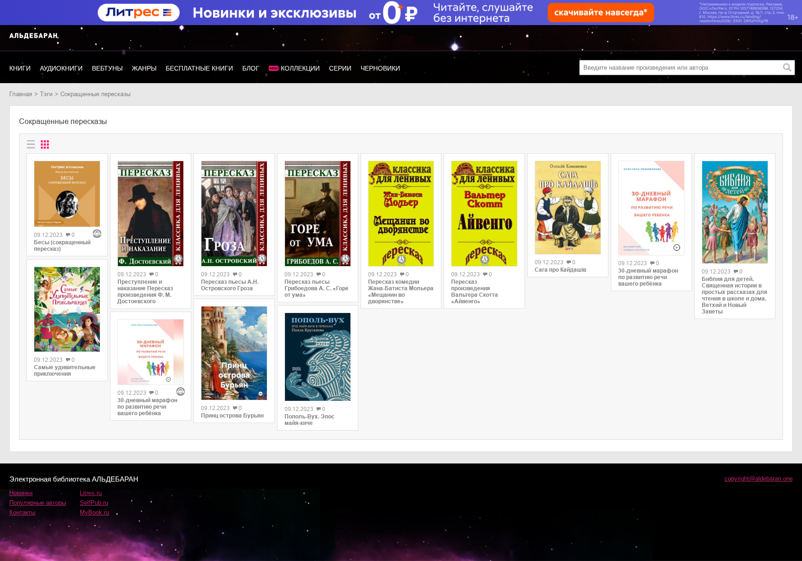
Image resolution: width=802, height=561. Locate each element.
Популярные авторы (37, 502)
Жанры (144, 68)
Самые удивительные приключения (65, 370)
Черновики (380, 68)
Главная (20, 94)
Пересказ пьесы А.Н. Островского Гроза (230, 285)
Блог (250, 68)
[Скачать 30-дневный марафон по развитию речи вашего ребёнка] (150, 352)
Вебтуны (107, 68)
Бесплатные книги (199, 68)
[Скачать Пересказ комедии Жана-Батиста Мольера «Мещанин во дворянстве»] (401, 213)
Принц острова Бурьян (232, 415)
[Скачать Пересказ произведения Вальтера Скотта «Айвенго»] (484, 213)
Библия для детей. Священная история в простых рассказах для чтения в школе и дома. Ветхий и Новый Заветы (734, 295)
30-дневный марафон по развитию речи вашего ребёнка (147, 407)
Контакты (22, 512)
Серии (340, 68)
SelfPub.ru (94, 502)
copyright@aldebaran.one (758, 478)
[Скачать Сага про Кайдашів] (568, 207)
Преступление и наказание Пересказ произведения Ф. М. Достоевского (145, 292)
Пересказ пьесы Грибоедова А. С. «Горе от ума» (317, 288)
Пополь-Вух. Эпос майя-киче (310, 419)
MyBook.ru (94, 512)
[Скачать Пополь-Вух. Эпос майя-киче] (318, 357)
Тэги (46, 94)
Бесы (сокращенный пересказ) (62, 245)
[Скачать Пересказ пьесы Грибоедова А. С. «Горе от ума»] (318, 213)
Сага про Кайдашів (560, 270)
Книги (20, 68)
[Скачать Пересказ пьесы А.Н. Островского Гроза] (234, 213)
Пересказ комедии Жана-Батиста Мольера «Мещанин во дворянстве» (400, 292)
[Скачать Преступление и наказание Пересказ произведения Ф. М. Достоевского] (150, 213)
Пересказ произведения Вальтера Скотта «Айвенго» (474, 292)
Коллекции (300, 68)
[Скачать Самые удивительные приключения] (67, 309)
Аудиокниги (61, 68)
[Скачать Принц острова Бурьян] (234, 353)
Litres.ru (91, 492)
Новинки (20, 492)
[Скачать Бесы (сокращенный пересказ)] (67, 194)
